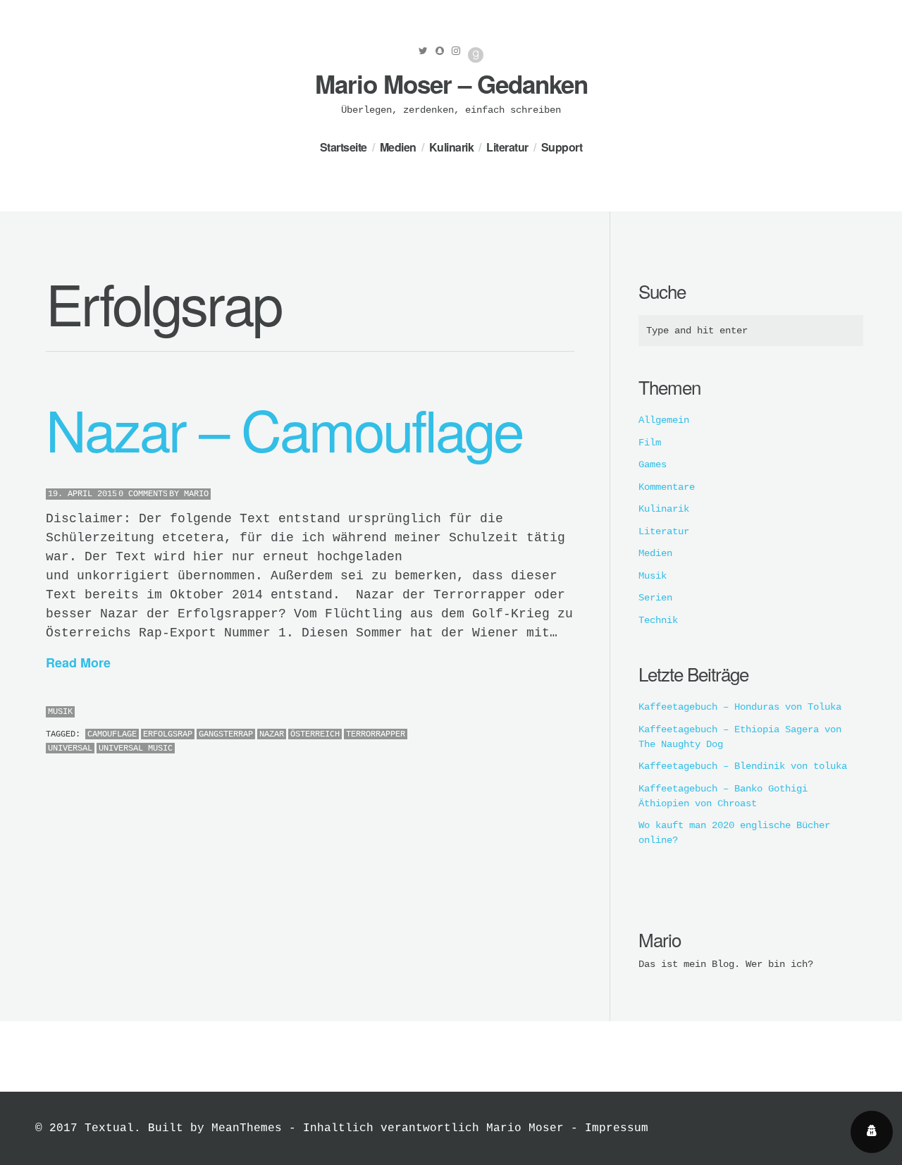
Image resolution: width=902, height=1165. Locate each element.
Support (562, 147)
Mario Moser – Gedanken (451, 83)
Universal (70, 748)
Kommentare (666, 487)
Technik (658, 620)
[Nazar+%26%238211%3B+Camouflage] (538, 713)
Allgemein (663, 420)
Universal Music (136, 748)
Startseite (343, 147)
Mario (196, 494)
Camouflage (112, 734)
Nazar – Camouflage (284, 428)
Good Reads (475, 55)
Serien (655, 597)
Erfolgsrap (167, 734)
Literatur (507, 147)
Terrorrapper (375, 734)
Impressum (616, 1128)
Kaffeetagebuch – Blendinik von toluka (742, 766)
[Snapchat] (439, 51)
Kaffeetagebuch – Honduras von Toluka (739, 707)
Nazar (271, 734)
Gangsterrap (226, 734)
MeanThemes (246, 1128)
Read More (78, 662)
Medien (398, 147)
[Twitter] (423, 51)
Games (652, 464)
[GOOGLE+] (570, 713)
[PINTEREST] (549, 713)
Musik (60, 712)
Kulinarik (451, 147)
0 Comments (143, 494)
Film (649, 442)
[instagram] (456, 51)
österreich (315, 734)
